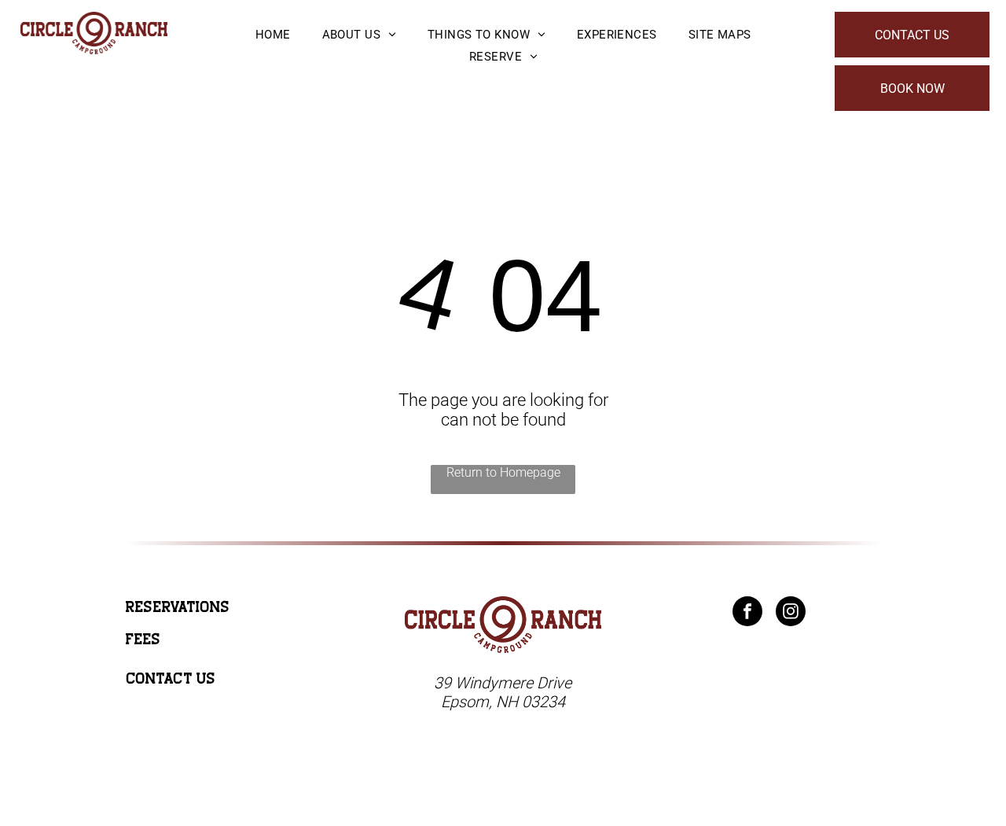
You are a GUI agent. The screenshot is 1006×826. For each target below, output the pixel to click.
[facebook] (747, 613)
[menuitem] (273, 35)
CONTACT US (170, 678)
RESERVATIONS (177, 607)
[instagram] (791, 613)
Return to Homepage (503, 472)
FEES (143, 639)
